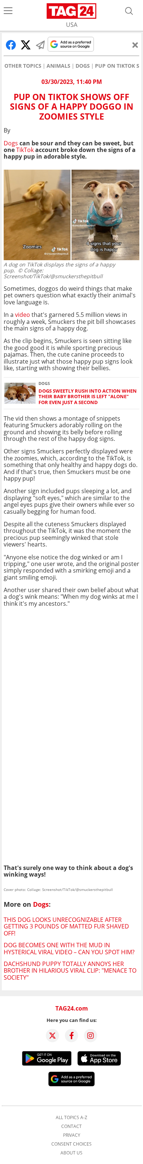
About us (71, 1153)
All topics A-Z (71, 1117)
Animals (58, 66)
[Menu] (8, 11)
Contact (71, 1126)
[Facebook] (71, 1035)
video (22, 315)
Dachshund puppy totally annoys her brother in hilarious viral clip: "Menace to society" (70, 970)
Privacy (71, 1135)
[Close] (135, 45)
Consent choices (71, 1144)
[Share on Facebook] (11, 45)
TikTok (25, 150)
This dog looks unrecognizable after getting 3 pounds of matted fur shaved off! (66, 926)
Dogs (83, 66)
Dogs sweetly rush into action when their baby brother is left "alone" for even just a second (87, 396)
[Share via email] (40, 45)
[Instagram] (90, 1035)
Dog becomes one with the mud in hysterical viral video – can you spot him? (69, 948)
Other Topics (22, 66)
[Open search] (129, 11)
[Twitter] (52, 1035)
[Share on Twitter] (25, 45)
